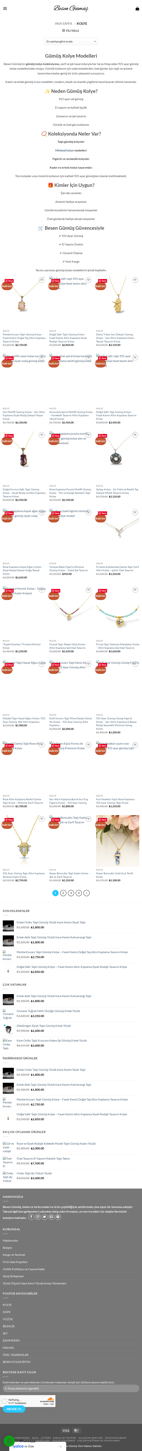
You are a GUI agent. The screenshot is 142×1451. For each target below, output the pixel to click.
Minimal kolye (64, 150)
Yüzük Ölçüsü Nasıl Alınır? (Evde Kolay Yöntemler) (34, 1283)
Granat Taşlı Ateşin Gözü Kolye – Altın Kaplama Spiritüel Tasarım (68, 646)
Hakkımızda (10, 1240)
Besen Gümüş (69, 1445)
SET (5, 1333)
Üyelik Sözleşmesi (63, 1440)
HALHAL (8, 1347)
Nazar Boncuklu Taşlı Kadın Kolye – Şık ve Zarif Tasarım (69, 875)
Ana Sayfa (63, 23)
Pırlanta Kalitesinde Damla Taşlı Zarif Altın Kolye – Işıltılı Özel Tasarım (117, 568)
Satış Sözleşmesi (13, 1276)
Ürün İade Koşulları (15, 1262)
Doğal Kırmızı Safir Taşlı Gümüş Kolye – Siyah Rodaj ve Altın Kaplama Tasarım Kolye (24, 493)
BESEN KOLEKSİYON (16, 1361)
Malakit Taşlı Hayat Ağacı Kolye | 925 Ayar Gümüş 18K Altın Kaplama (24, 720)
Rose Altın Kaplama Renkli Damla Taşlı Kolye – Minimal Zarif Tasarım (23, 801)
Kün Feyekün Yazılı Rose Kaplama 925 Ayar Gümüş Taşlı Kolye (115, 801)
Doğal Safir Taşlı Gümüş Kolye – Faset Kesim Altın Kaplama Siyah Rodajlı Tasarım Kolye (68, 338)
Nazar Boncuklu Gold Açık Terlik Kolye (114, 875)
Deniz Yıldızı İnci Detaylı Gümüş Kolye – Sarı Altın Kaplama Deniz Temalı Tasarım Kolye (115, 338)
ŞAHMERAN (11, 1340)
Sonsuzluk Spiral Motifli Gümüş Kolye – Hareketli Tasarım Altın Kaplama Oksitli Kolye (70, 415)
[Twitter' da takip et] (45, 1217)
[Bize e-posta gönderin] (51, 1217)
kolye (37, 81)
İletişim (7, 1247)
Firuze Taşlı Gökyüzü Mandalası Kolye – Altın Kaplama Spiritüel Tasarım (117, 646)
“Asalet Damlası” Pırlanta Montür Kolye (22, 646)
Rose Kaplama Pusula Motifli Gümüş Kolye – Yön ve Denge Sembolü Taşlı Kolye (70, 493)
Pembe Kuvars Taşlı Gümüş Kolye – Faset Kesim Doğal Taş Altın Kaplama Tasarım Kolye (24, 338)
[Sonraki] (86, 893)
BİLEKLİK (9, 1326)
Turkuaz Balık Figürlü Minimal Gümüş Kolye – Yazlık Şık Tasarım (68, 568)
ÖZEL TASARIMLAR (15, 1354)
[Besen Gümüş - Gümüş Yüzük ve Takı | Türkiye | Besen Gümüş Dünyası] (71, 8)
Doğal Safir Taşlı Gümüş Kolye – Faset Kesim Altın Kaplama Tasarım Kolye (116, 415)
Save (10, 280)
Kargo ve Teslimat (14, 1254)
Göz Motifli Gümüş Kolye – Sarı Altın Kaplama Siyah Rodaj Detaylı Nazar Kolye (24, 415)
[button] (5, 8)
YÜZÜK (8, 1319)
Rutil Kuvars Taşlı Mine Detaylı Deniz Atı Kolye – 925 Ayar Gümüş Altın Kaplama (70, 722)
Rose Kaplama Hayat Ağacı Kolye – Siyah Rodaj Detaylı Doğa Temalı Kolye (23, 570)
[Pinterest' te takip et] (58, 1217)
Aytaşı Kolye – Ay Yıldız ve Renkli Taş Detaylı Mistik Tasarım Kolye (117, 491)
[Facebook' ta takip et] (31, 1217)
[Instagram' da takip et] (38, 1217)
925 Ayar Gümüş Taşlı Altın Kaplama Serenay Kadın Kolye (24, 875)
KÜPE (7, 1312)
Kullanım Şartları (91, 1437)
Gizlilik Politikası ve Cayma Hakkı (24, 1269)
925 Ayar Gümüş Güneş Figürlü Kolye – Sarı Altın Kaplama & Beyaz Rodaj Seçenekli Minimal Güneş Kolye (116, 723)
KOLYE (7, 1304)
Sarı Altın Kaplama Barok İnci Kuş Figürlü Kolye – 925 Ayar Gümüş (68, 801)
